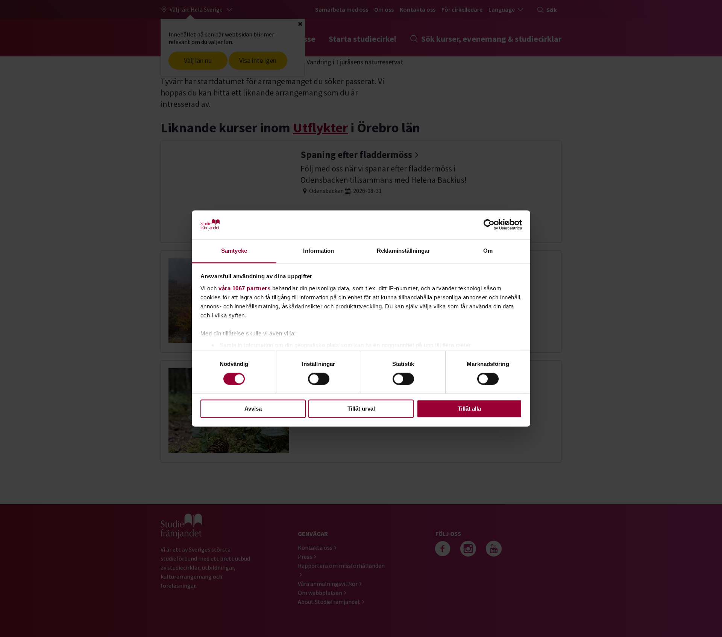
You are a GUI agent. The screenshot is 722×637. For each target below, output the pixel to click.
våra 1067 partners (244, 288)
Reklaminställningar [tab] (403, 250)
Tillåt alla (469, 408)
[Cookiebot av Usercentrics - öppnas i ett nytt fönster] (489, 225)
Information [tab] (318, 250)
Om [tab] (488, 250)
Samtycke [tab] (234, 250)
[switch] (318, 379)
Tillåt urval (361, 408)
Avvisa (253, 408)
